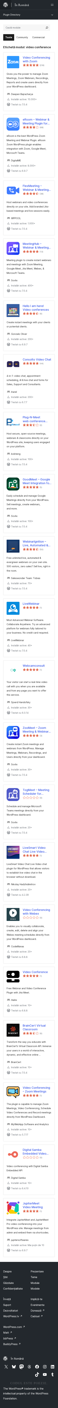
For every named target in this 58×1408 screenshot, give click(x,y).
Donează (38, 1310)
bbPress (9, 1338)
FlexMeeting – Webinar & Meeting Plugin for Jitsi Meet (36, 188)
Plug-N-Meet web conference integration (34, 419)
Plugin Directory (11, 14)
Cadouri (37, 1316)
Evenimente (37, 1305)
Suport (7, 1305)
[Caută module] (47, 27)
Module (35, 1283)
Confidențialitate (13, 1288)
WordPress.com (14, 1327)
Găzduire (8, 1283)
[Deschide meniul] (53, 5)
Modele (35, 1288)
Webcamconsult (34, 665)
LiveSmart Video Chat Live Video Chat (34, 849)
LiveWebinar (31, 603)
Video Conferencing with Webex (36, 911)
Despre (7, 1271)
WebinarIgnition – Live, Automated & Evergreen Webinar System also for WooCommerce (36, 543)
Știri (5, 1277)
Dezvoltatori (10, 1310)
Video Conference (35, 972)
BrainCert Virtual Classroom (34, 1027)
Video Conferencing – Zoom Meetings (36, 1089)
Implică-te (36, 1299)
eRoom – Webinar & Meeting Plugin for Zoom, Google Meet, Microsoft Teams (37, 121)
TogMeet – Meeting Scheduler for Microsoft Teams (36, 792)
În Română (17, 1358)
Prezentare (37, 1271)
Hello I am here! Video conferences (36, 307)
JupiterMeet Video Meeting (33, 1205)
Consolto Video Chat (37, 359)
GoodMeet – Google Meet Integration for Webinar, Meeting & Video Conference (36, 481)
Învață (7, 1299)
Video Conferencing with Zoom (36, 59)
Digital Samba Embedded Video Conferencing (34, 1152)
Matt (7, 1332)
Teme (34, 1277)
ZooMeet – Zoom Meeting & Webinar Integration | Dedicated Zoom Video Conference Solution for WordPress (36, 730)
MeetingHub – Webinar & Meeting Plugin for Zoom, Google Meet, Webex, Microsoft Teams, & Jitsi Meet (36, 246)
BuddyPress (12, 1344)
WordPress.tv (12, 1316)
